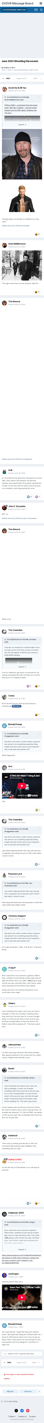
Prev (8, 78)
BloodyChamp (15, 724)
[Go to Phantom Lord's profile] (4, 875)
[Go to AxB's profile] (4, 471)
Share (11, 1391)
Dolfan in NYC (9, 68)
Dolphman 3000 (16, 1213)
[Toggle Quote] (5, 97)
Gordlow (32, 639)
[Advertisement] (22, 36)
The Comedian (15, 630)
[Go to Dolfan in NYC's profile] (4, 1161)
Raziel (11, 1068)
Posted (16, 91)
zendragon (13, 1274)
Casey (11, 695)
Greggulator (9, 736)
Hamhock (12, 1135)
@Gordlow (16, 706)
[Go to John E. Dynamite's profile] (4, 507)
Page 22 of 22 (21, 78)
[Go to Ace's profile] (4, 767)
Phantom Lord (15, 874)
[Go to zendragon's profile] (4, 1275)
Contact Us (22, 1416)
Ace (10, 766)
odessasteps (14, 1044)
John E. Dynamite (16, 506)
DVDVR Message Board (17, 3)
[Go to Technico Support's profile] (4, 917)
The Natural (14, 301)
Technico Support (17, 916)
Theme (11, 1416)
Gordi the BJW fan (17, 88)
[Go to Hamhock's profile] (4, 1137)
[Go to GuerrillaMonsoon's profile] (4, 245)
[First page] (3, 78)
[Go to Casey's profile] (4, 697)
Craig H (12, 967)
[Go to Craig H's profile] (4, 969)
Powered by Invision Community (22, 1419)
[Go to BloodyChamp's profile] (4, 725)
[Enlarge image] (22, 109)
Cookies (32, 1416)
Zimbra (11, 1003)
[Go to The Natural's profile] (4, 303)
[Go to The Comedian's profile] (4, 631)
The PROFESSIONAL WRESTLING (26, 70)
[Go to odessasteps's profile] (4, 1046)
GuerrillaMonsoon (11, 100)
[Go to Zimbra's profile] (4, 1004)
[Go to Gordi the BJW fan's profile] (4, 89)
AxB (10, 470)
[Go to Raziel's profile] (4, 1070)
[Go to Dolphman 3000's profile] (4, 1214)
